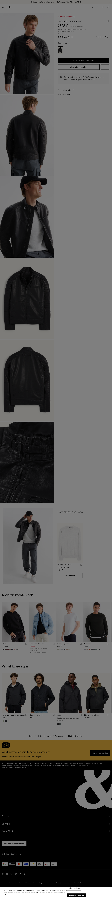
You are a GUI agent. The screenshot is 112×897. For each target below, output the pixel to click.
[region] (56, 892)
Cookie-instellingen (73, 888)
